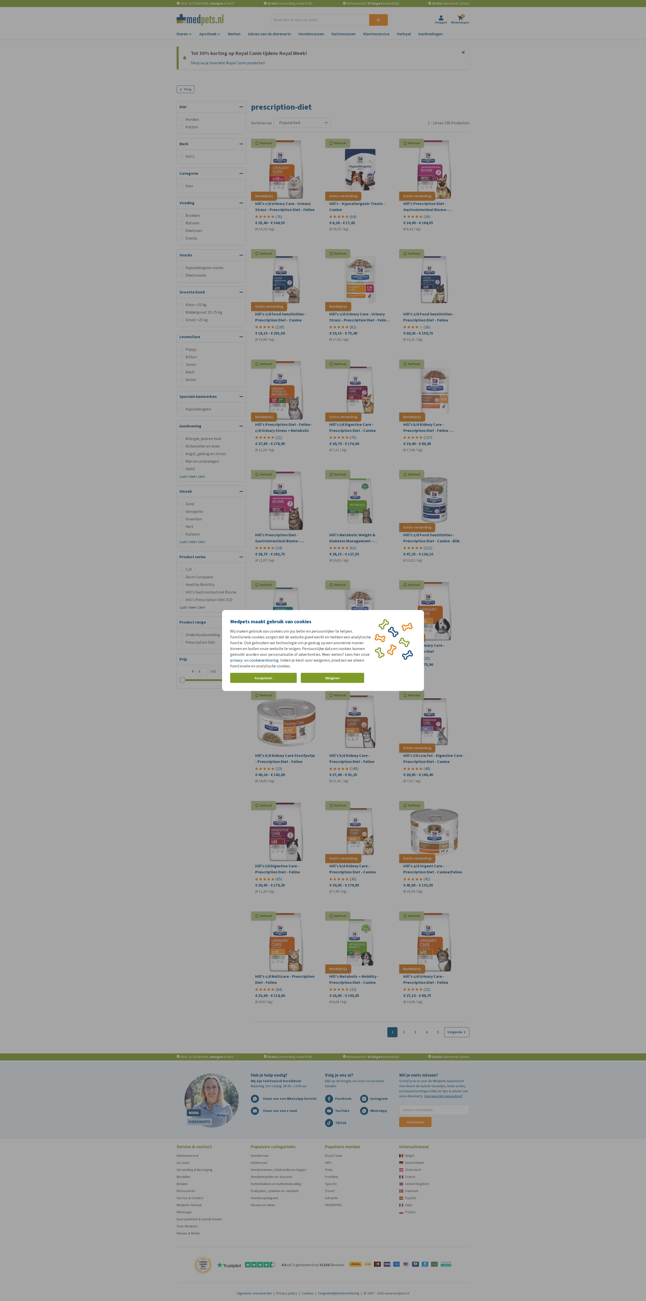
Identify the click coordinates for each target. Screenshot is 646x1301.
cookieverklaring (264, 660)
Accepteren (263, 677)
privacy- (237, 660)
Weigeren (332, 677)
